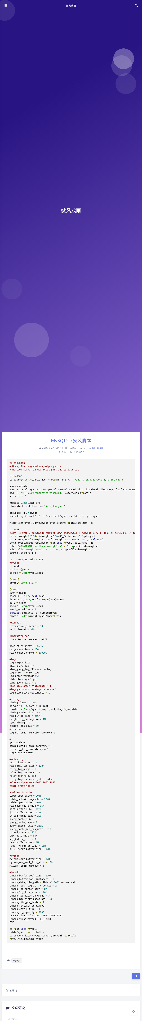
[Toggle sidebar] (6, 5)
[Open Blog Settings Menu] (133, 1011)
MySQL (16, 960)
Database (97, 447)
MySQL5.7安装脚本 (71, 440)
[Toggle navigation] (136, 5)
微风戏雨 (71, 5)
